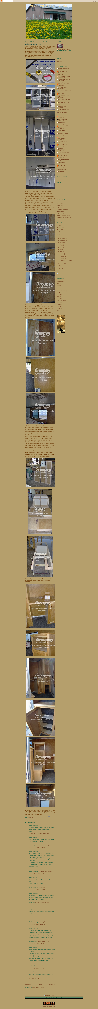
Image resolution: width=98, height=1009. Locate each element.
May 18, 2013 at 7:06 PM (36, 968)
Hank (58, 289)
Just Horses (61, 130)
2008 (60, 266)
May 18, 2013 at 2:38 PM (36, 943)
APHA (58, 201)
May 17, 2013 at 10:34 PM (37, 905)
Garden (59, 287)
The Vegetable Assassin (64, 90)
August (62, 242)
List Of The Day (61, 213)
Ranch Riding (62, 106)
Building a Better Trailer (66, 260)
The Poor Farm (62, 141)
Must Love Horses (63, 165)
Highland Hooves (63, 133)
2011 (60, 229)
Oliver (58, 302)
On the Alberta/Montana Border (64, 72)
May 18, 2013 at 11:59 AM (37, 924)
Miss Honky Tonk (61, 300)
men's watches (44, 965)
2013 (60, 225)
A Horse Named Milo (63, 109)
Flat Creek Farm (62, 119)
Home (40, 984)
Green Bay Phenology (62, 209)
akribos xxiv (42, 887)
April (61, 251)
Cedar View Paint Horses (49, 6)
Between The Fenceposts (62, 149)
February (62, 256)
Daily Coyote (60, 205)
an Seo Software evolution (42, 902)
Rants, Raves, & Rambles (63, 215)
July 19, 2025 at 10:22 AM (37, 978)
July (61, 245)
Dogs (58, 285)
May (61, 249)
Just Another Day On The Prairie (64, 80)
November (63, 238)
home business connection (46, 871)
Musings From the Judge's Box (63, 137)
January (62, 263)
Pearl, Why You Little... (64, 99)
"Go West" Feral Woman (65, 84)
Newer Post (28, 984)
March (61, 254)
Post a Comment (29, 982)
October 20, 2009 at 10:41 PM (39, 833)
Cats (58, 283)
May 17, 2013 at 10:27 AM (37, 889)
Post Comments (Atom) (38, 987)
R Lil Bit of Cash (62, 112)
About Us (31, 817)
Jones (58, 294)
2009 (60, 234)
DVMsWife (61, 171)
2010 (60, 231)
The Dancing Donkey (64, 76)
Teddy (58, 304)
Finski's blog (61, 122)
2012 (60, 227)
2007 (60, 268)
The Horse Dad (62, 155)
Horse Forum (60, 211)
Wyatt (58, 310)
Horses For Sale (61, 291)
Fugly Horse (60, 207)
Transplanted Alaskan (64, 152)
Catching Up (63, 258)
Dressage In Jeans (63, 169)
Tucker (58, 308)
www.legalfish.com (44, 922)
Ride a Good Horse (63, 68)
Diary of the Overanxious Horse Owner (63, 95)
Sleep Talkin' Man (63, 144)
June (61, 247)
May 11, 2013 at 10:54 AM (37, 847)
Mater (58, 298)
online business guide (45, 845)
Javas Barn (61, 162)
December (63, 236)
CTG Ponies (60, 203)
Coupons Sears (49, 1006)
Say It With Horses (56, 1000)
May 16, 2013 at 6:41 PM (36, 873)
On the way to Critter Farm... (63, 126)
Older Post (52, 984)
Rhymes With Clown (63, 159)
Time (58, 306)
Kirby (58, 296)
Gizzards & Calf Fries (64, 116)
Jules (30, 972)
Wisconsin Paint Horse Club (64, 217)
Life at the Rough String (64, 102)
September (63, 240)
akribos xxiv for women (43, 941)
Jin (57, 293)
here (61, 61)
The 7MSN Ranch (63, 87)
